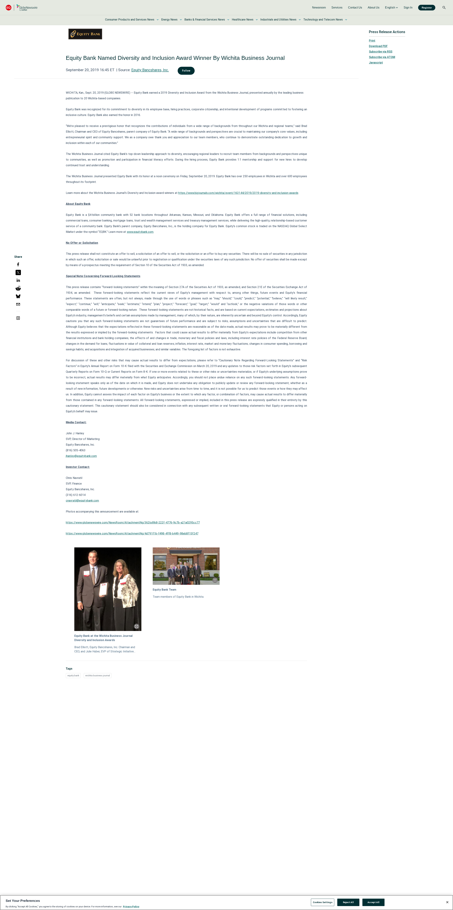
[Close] (447, 902)
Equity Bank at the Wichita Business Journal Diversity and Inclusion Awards (103, 638)
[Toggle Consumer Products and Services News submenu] (157, 19)
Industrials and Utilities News (278, 19)
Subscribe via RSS (380, 51)
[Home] (22, 7)
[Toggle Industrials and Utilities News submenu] (300, 19)
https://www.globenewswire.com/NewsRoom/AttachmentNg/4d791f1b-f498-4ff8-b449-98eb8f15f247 (132, 533)
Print (372, 40)
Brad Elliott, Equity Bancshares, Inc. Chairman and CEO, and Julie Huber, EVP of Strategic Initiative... (104, 649)
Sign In (408, 7)
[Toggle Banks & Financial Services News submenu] (228, 19)
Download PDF (378, 46)
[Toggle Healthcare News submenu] (257, 19)
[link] (319, 7)
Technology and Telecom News (323, 19)
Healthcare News (242, 19)
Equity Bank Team (164, 589)
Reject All (348, 902)
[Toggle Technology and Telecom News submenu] (346, 19)
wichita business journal (97, 675)
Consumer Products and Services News (129, 19)
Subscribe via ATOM (382, 57)
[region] (226, 902)
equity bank (73, 675)
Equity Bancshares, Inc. (150, 70)
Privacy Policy (131, 906)
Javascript (376, 62)
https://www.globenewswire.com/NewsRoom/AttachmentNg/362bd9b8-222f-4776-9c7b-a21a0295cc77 (133, 522)
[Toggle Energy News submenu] (181, 19)
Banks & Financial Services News (204, 19)
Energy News (169, 19)
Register (427, 7)
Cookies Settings (322, 902)
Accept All (373, 902)
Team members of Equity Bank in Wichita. (178, 596)
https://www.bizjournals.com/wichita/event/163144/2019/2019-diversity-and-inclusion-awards (238, 193)
